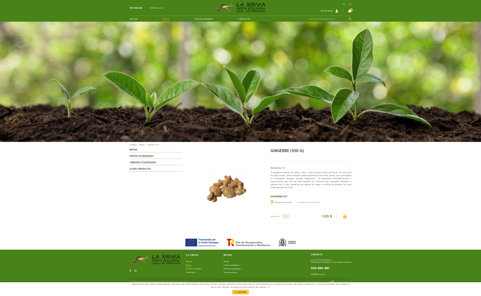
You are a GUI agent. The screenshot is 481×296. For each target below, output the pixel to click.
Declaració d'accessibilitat (176, 282)
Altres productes (140, 169)
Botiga (142, 145)
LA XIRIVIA (133, 145)
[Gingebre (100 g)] (226, 188)
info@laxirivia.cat (157, 7)
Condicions (160, 282)
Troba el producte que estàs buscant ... (322, 19)
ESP (343, 4)
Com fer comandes (194, 268)
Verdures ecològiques (143, 162)
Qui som (189, 261)
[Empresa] (240, 7)
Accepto (242, 292)
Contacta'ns (191, 272)
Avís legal (150, 282)
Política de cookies (137, 282)
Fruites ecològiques (142, 156)
